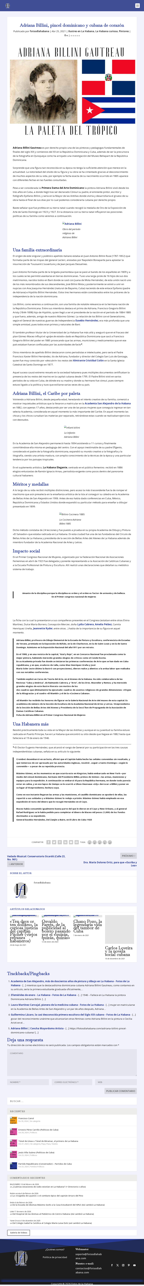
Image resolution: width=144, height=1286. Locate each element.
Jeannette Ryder (43, 628)
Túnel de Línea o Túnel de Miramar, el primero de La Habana (48, 1141)
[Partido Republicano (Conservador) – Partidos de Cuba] (13, 1165)
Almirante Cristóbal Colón (88, 360)
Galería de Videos (18, 1232)
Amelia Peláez (103, 624)
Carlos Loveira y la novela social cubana (118, 951)
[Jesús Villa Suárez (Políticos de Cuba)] (13, 1154)
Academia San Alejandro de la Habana (108, 403)
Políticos (33, 1132)
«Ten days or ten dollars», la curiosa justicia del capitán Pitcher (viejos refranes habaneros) (24, 931)
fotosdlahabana (39, 31)
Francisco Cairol (26, 1118)
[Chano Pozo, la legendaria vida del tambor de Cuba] (87, 916)
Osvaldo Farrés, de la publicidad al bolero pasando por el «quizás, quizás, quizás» (56, 929)
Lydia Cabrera (85, 624)
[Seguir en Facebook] (112, 1265)
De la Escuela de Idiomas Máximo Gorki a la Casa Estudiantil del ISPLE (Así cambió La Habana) (59, 1204)
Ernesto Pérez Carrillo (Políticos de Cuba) (38, 1129)
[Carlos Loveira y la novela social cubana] (119, 929)
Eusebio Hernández (86, 320)
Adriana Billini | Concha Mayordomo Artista (37, 1028)
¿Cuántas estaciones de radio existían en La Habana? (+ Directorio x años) (49, 1186)
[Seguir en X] (117, 1265)
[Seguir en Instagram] (123, 1265)
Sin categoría (35, 1121)
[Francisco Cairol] (13, 1120)
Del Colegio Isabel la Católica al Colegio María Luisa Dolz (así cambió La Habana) (52, 1223)
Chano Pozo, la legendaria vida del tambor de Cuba (87, 926)
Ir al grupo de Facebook (123, 1253)
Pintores (124, 31)
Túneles (54, 1144)
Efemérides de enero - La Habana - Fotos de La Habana (43, 995)
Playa (43, 1144)
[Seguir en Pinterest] (129, 1265)
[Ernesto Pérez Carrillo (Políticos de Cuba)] (13, 1131)
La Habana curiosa (106, 31)
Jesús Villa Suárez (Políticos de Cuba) (36, 1152)
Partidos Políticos (37, 1166)
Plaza (48, 1144)
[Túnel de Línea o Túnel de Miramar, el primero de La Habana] (13, 1142)
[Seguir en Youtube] (134, 1265)
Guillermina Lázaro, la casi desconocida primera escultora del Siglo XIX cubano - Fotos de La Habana (70, 1014)
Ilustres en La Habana (81, 31)
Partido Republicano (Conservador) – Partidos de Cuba (45, 1163)
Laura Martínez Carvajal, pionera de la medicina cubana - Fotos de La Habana (57, 1004)
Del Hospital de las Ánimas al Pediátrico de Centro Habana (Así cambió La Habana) (53, 1214)
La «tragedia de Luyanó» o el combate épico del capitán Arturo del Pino (48, 1195)
